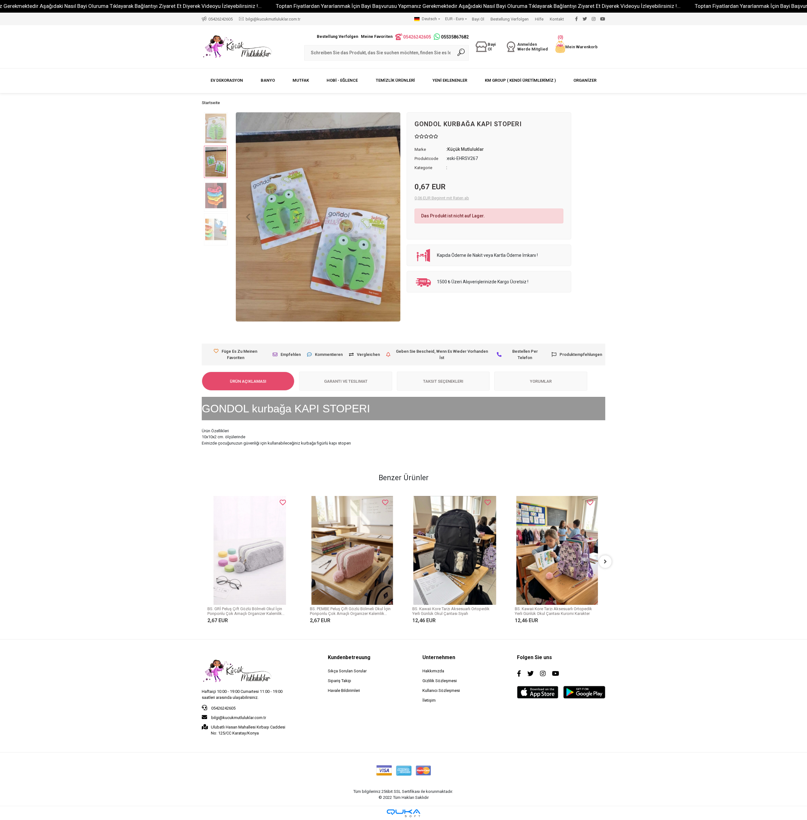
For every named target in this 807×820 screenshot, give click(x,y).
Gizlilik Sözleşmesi (439, 680)
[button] (576, 47)
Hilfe (539, 19)
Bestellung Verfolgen (510, 19)
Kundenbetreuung (349, 657)
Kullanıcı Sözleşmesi (441, 690)
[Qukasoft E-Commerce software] (403, 813)
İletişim (429, 700)
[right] (605, 562)
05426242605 (222, 708)
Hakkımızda (433, 671)
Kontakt (557, 19)
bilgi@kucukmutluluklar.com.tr (238, 717)
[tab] (248, 381)
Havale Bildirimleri (344, 690)
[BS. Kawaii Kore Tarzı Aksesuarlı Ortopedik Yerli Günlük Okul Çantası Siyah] (376, 550)
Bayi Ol (478, 19)
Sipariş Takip (339, 680)
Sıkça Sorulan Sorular (347, 671)
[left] (201, 562)
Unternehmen (438, 657)
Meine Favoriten (376, 36)
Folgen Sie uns (534, 657)
